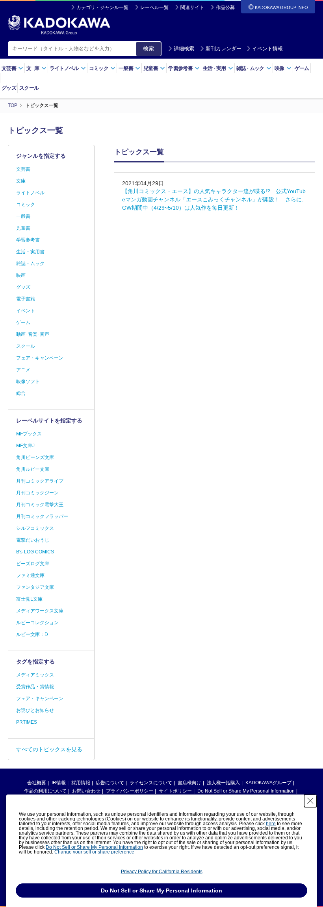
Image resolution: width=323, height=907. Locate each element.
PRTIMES (26, 722)
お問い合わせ (86, 791)
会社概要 (36, 782)
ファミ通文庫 (30, 575)
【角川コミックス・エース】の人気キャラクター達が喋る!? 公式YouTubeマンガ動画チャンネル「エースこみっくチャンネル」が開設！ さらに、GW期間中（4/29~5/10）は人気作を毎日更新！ (214, 199)
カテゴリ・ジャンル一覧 (102, 7)
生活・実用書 (30, 251)
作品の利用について (45, 791)
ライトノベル (30, 192)
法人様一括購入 (223, 782)
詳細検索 (184, 49)
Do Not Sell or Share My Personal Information (246, 791)
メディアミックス (35, 675)
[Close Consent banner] (310, 801)
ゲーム (302, 68)
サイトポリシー (175, 791)
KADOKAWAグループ (268, 782)
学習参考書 (28, 240)
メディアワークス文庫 (39, 611)
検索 (148, 48)
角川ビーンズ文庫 (35, 457)
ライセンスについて (151, 782)
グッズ (9, 88)
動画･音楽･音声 (32, 334)
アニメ (23, 369)
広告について (110, 782)
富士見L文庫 (29, 599)
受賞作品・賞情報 (35, 686)
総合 (21, 393)
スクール (29, 88)
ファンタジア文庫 (35, 587)
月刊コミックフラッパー (42, 516)
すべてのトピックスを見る (49, 749)
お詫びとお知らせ (35, 710)
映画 (21, 275)
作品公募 (225, 7)
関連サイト (192, 7)
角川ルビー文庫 (32, 469)
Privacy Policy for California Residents (161, 871)
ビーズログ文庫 (32, 563)
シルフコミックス (35, 528)
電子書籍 (25, 299)
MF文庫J (25, 445)
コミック (25, 204)
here (271, 823)
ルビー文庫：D (32, 634)
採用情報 (80, 782)
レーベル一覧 (154, 7)
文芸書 (23, 169)
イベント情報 (267, 49)
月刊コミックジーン (37, 493)
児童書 (23, 228)
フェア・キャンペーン (39, 358)
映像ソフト (28, 381)
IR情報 (59, 782)
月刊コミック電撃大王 (39, 504)
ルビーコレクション (37, 622)
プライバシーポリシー (129, 791)
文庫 (21, 181)
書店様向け (189, 782)
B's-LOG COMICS (35, 552)
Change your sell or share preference (94, 852)
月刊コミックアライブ (39, 481)
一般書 (23, 216)
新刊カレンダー (223, 49)
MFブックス (29, 434)
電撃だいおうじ (32, 540)
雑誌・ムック (30, 263)
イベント (25, 310)
